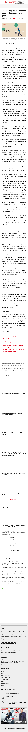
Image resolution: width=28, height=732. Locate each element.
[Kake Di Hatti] (5, 539)
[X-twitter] (11, 643)
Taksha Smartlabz (13, 543)
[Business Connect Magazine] (14, 2)
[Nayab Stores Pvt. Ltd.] (5, 551)
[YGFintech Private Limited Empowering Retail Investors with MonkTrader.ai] (14, 517)
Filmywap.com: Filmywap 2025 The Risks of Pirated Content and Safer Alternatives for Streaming (14, 336)
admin (4, 18)
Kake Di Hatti (12, 537)
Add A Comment (14, 499)
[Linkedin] (8, 643)
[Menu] (2, 2)
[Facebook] (2, 643)
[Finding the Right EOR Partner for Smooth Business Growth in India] (14, 465)
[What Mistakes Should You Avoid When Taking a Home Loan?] (14, 424)
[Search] (26, 2)
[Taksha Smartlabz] (5, 545)
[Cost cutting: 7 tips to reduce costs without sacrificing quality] (14, 36)
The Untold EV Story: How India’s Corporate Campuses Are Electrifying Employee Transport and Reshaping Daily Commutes (14, 454)
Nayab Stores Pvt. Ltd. (14, 550)
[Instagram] (5, 643)
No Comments (20, 18)
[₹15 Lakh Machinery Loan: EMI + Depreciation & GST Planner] (14, 484)
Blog (13, 18)
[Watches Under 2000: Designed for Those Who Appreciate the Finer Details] (14, 404)
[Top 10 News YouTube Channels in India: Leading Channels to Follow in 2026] (14, 385)
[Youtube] (14, 643)
